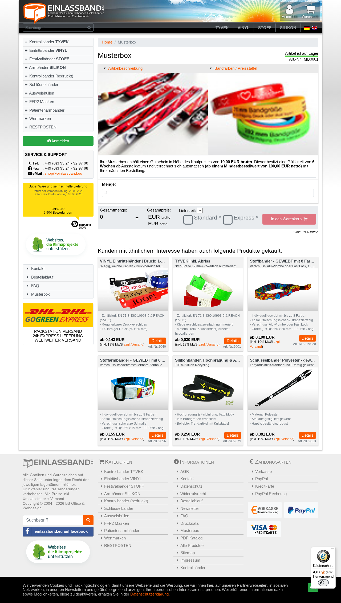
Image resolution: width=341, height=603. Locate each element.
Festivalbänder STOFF (124, 486)
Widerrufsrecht (193, 493)
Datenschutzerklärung (149, 594)
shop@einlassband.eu (63, 173)
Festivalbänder (48, 59)
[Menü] (332, 550)
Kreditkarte (264, 486)
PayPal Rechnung (271, 493)
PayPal (261, 478)
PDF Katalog (191, 538)
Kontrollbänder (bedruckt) (50, 76)
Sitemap (187, 552)
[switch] (323, 582)
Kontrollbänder (48, 42)
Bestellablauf (41, 277)
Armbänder (47, 67)
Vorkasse (263, 471)
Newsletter (189, 508)
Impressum (190, 560)
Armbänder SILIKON (122, 493)
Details (158, 340)
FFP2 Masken (41, 101)
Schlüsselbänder (43, 84)
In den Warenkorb (287, 219)
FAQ (34, 285)
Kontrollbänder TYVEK (123, 471)
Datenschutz (191, 486)
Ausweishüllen (41, 93)
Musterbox (40, 294)
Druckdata (189, 523)
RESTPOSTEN (42, 127)
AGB (184, 471)
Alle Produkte (192, 545)
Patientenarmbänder (46, 110)
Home (107, 42)
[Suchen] (89, 28)
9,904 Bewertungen (58, 212)
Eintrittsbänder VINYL (123, 478)
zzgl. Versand (133, 344)
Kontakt (37, 268)
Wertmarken (39, 118)
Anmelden (60, 141)
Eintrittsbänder (47, 50)
